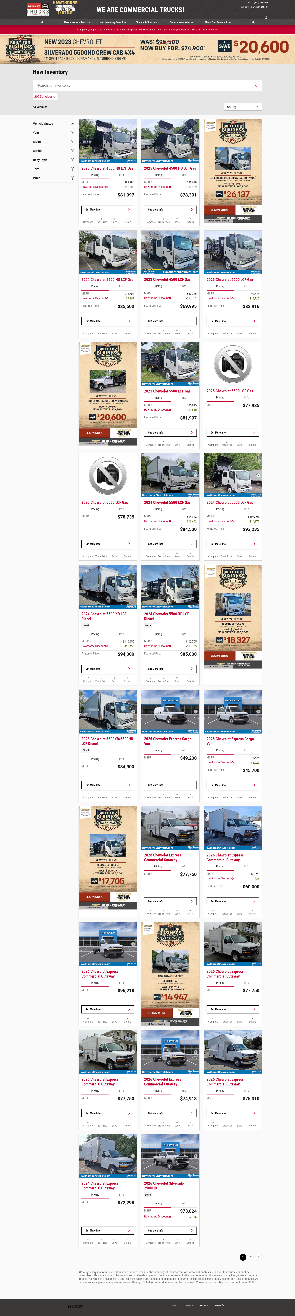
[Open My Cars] (265, 17)
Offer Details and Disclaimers (218, 221)
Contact (174, 1305)
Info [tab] (121, 174)
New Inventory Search (76, 22)
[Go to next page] (259, 1257)
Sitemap (218, 1305)
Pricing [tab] (95, 174)
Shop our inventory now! (205, 29)
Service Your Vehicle (181, 22)
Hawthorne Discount (93, 186)
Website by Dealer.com (75, 1306)
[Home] (38, 9)
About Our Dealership (216, 22)
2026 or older (44, 96)
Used (111, 22)
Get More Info (93, 209)
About (188, 1305)
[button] (107, 625)
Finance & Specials (146, 22)
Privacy (203, 1305)
